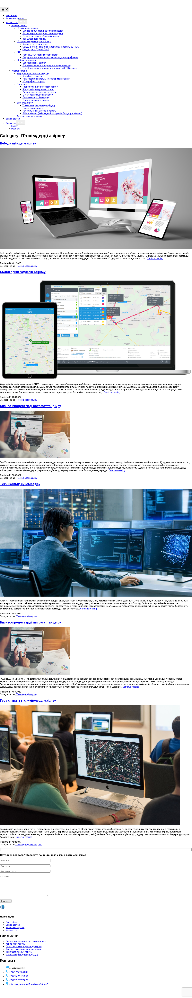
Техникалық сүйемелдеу (35, 97)
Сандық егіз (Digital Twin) (35, 49)
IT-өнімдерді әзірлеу (26, 266)
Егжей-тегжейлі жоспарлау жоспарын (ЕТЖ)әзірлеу (49, 68)
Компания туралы (15, 18)
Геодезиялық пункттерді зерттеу (40, 86)
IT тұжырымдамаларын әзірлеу (34, 41)
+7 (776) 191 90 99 (18, 976)
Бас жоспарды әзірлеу (34, 62)
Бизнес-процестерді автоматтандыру (42, 30)
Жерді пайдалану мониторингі (38, 89)
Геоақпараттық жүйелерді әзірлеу (40, 36)
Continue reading (155, 258)
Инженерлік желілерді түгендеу (39, 92)
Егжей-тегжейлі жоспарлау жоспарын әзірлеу (46, 65)
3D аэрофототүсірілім (33, 81)
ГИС (19, 52)
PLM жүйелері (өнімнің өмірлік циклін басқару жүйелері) (52, 113)
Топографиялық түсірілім (35, 100)
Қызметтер (12, 22)
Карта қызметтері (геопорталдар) (40, 54)
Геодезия (22, 84)
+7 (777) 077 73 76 (18, 980)
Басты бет (11, 15)
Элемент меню (19, 25)
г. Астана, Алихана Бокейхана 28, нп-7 (28, 984)
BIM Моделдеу (25, 102)
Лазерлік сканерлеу (32, 108)
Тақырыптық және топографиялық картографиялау (50, 57)
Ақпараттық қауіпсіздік (35, 44)
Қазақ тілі (11, 123)
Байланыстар (13, 118)
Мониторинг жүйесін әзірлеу (37, 94)
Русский (15, 128)
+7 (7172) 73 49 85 (18, 972)
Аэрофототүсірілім (32, 76)
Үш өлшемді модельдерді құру (38, 105)
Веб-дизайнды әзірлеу (34, 38)
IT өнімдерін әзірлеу (27, 28)
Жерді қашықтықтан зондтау (33, 73)
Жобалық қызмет (26, 60)
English (14, 126)
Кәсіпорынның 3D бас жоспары (39, 110)
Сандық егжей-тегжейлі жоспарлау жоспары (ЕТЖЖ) (51, 46)
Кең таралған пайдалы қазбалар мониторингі (46, 78)
